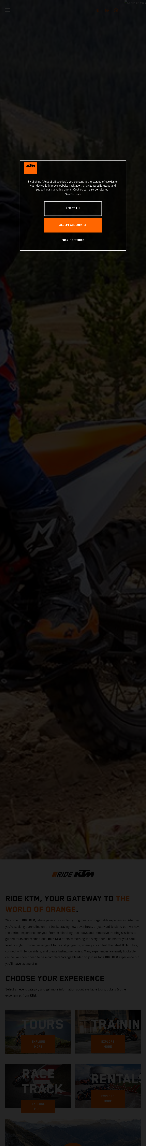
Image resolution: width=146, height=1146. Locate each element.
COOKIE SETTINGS (73, 240)
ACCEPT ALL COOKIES (73, 225)
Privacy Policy (70, 194)
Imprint (78, 194)
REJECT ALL (73, 208)
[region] (73, 205)
